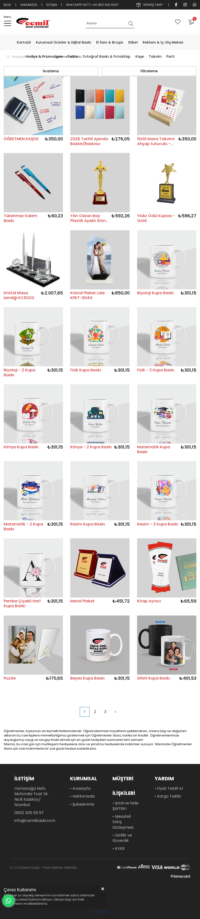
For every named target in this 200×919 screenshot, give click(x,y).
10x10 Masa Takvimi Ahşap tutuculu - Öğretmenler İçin (156, 141)
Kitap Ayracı (149, 601)
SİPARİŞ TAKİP (152, 5)
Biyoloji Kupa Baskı (155, 293)
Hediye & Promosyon (44, 56)
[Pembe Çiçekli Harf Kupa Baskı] (33, 568)
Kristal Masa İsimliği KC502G (19, 295)
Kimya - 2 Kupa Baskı (91, 447)
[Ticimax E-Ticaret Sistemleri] (100, 912)
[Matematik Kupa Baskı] (166, 414)
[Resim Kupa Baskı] (100, 490)
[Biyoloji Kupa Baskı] (166, 259)
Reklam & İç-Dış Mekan (163, 42)
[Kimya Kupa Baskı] (33, 414)
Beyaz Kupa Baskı (87, 678)
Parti (170, 56)
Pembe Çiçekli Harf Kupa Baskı (22, 603)
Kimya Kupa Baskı (21, 447)
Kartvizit (24, 42)
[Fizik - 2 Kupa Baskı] (166, 336)
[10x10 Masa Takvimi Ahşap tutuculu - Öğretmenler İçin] (166, 105)
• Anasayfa (80, 788)
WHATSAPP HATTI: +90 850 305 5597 (92, 4)
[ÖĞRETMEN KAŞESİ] (33, 105)
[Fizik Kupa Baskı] (100, 336)
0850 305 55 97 (29, 813)
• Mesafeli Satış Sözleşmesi (122, 822)
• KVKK (118, 848)
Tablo (72, 56)
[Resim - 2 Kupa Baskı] (166, 490)
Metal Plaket (82, 601)
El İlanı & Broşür (109, 42)
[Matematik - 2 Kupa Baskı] (33, 490)
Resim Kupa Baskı (87, 524)
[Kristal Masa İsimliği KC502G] (33, 259)
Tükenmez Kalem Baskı (20, 218)
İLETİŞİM (51, 4)
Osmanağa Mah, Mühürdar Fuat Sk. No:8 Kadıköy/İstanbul (31, 797)
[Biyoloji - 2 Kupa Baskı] (33, 336)
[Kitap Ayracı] (166, 568)
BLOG (7, 4)
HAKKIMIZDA (28, 4)
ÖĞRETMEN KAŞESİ (21, 139)
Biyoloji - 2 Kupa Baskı (19, 372)
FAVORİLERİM (178, 21)
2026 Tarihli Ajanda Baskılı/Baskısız (89, 141)
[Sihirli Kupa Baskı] (166, 645)
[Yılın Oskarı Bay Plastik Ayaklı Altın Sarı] (100, 182)
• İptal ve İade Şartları (125, 805)
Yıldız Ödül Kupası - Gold (156, 218)
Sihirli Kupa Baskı (153, 678)
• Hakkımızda (82, 796)
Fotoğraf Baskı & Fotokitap (106, 56)
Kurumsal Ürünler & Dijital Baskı (63, 42)
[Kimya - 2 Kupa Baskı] (100, 414)
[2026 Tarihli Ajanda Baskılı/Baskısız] (100, 105)
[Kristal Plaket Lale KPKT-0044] (100, 259)
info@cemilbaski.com (34, 820)
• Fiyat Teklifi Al (169, 788)
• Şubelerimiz (82, 804)
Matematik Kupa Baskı (153, 449)
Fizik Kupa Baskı (85, 370)
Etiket (133, 42)
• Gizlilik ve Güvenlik (122, 838)
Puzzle (10, 678)
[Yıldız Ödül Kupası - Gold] (166, 182)
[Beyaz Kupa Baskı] (100, 645)
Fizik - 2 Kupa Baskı (155, 370)
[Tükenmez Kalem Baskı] (33, 182)
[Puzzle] (33, 645)
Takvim (155, 56)
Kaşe (139, 56)
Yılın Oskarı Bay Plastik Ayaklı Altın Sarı (88, 218)
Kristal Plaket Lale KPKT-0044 (87, 295)
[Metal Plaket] (100, 568)
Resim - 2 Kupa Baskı (157, 524)
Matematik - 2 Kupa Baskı (23, 527)
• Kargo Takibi (168, 796)
